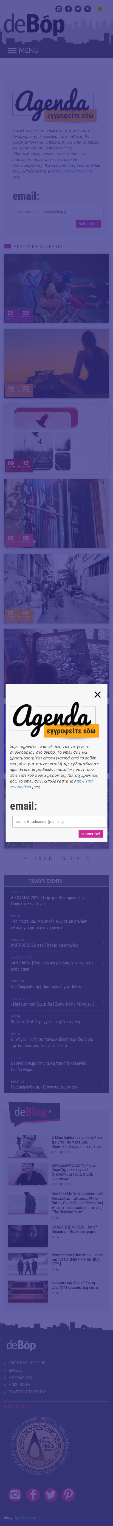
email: (23, 806)
